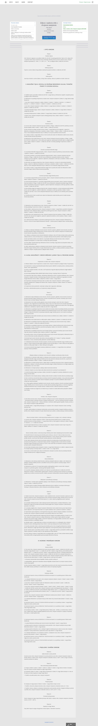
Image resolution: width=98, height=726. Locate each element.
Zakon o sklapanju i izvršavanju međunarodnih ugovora (21, 33)
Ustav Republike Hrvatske (16, 27)
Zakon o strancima (15, 28)
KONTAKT (30, 2)
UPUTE (11, 2)
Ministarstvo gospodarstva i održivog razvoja (72, 32)
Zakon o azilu (14, 30)
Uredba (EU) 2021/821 (63, 61)
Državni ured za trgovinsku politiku (70, 30)
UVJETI (17, 2)
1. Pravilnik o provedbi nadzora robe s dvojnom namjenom (37, 675)
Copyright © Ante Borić (49, 722)
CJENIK (23, 2)
